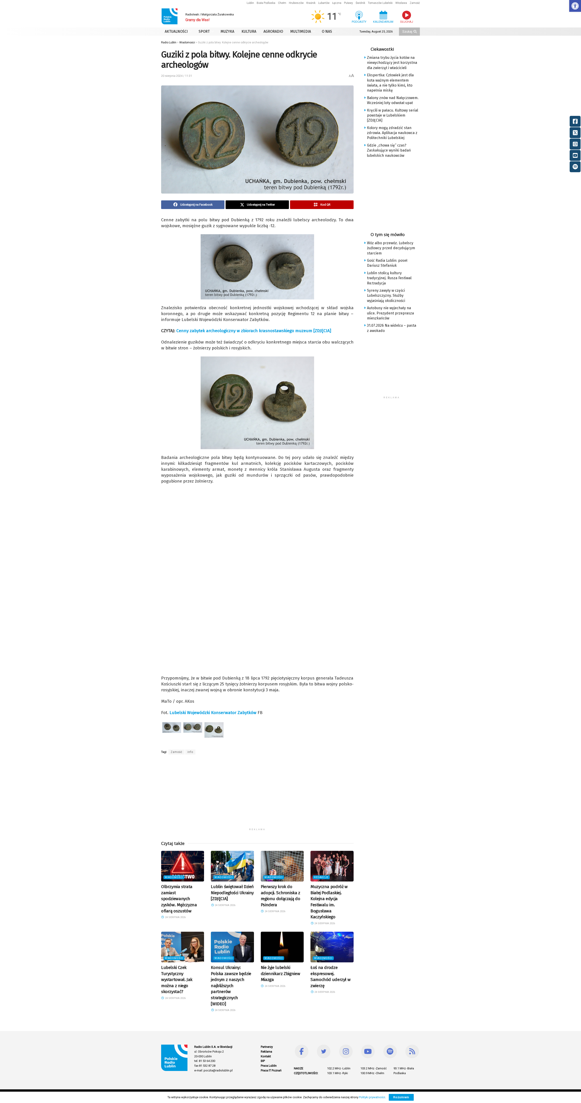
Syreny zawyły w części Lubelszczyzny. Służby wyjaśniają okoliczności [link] (386, 295)
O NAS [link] (327, 31)
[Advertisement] (257, 794)
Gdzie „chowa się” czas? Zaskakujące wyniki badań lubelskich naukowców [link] (389, 150)
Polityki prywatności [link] (372, 1097)
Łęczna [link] (336, 3)
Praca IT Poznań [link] (271, 1070)
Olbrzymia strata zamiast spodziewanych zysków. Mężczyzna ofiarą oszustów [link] (179, 898)
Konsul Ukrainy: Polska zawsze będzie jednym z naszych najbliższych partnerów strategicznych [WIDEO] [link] (231, 985)
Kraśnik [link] (310, 3)
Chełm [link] (282, 3)
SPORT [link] (204, 31)
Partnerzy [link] (267, 1046)
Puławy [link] (348, 3)
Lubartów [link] (324, 3)
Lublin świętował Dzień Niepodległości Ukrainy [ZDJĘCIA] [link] (232, 892)
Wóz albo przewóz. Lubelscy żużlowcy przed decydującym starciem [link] (391, 248)
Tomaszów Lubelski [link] (380, 3)
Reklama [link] (266, 1051)
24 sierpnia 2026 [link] (175, 917)
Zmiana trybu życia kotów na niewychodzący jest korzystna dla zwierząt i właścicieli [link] (392, 62)
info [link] (190, 752)
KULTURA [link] (248, 31)
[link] (575, 6)
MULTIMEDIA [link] (300, 31)
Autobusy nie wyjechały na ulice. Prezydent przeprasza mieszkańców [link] (390, 313)
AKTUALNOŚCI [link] (176, 31)
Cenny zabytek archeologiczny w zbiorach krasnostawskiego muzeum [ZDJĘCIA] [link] (253, 330)
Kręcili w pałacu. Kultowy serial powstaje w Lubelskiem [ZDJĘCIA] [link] (392, 115)
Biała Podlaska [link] (266, 3)
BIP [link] (263, 1061)
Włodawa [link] (401, 3)
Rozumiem (401, 1097)
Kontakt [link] (266, 1056)
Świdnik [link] (360, 3)
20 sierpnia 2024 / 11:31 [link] (176, 75)
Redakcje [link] (321, 877)
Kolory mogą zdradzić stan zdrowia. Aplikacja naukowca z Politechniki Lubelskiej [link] (392, 133)
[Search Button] (415, 31)
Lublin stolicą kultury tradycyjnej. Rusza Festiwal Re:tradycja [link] (389, 278)
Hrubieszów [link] (296, 3)
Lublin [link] (250, 3)
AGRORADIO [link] (273, 31)
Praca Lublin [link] (269, 1065)
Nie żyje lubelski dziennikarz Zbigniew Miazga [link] (280, 973)
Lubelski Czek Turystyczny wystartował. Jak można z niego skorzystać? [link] (176, 979)
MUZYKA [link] (227, 31)
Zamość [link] (415, 3)
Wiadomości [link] (174, 877)
